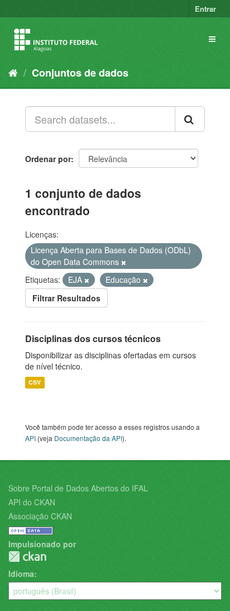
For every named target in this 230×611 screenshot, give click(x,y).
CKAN (27, 556)
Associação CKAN (40, 516)
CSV (34, 382)
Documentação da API (88, 438)
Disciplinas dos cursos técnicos (93, 338)
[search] (190, 119)
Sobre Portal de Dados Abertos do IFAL (78, 488)
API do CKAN (31, 502)
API (30, 438)
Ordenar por (48, 158)
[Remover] (123, 262)
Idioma (21, 573)
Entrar (205, 8)
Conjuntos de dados (80, 72)
